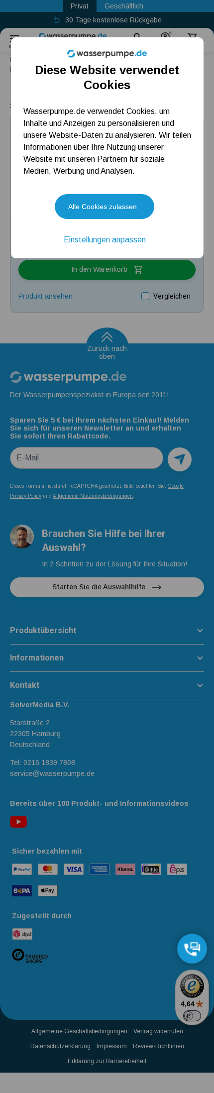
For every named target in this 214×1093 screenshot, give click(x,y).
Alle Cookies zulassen (102, 207)
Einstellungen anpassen (105, 239)
